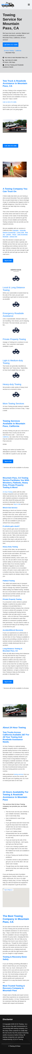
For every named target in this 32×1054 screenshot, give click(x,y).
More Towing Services (13, 403)
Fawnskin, (16, 230)
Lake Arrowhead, (22, 234)
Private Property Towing (14, 339)
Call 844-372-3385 (10, 45)
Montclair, (6, 236)
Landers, (8, 234)
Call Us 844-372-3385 (9, 102)
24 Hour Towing (9, 50)
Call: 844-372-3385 (10, 146)
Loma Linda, (20, 232)
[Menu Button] (29, 4)
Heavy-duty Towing (12, 384)
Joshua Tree (13, 236)
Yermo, (14, 234)
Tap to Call (7, 260)
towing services (18, 774)
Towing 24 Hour (15, 1046)
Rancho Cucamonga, (9, 232)
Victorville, (23, 230)
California (18, 50)
